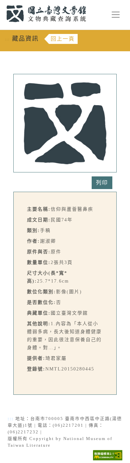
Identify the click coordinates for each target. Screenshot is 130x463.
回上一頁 (63, 39)
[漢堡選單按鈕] (116, 14)
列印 (102, 182)
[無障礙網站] (107, 454)
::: (2, 4)
